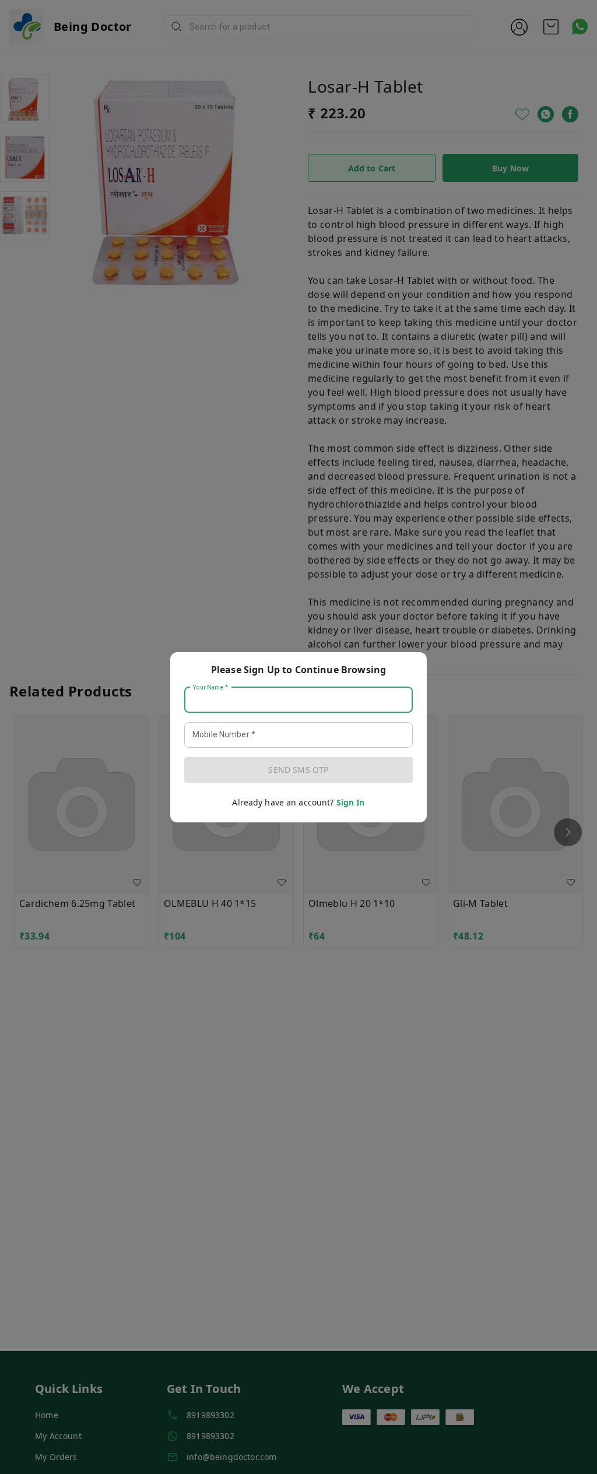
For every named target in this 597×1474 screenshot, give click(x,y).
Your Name (210, 687)
